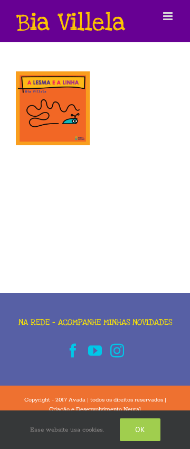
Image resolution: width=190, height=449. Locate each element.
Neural (132, 409)
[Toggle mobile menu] (168, 16)
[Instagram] (117, 350)
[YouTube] (95, 350)
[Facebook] (73, 350)
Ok (140, 429)
